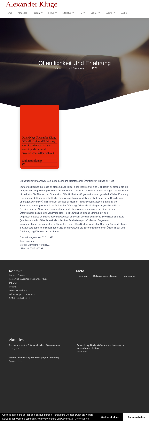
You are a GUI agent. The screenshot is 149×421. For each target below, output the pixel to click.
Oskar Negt (78, 68)
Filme (51, 12)
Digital (94, 12)
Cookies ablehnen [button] (110, 417)
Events (109, 12)
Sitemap (83, 275)
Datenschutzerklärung (105, 275)
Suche (124, 12)
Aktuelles (22, 12)
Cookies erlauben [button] (136, 417)
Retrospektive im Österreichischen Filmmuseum (34, 345)
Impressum (129, 275)
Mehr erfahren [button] (81, 419)
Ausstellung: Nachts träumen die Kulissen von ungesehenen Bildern (101, 346)
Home (9, 12)
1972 (94, 68)
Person (36, 12)
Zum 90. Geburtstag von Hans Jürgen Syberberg (34, 357)
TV (81, 12)
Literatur (66, 12)
